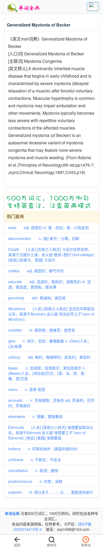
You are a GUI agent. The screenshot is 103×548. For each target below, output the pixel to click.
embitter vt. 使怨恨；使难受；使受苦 (41, 330)
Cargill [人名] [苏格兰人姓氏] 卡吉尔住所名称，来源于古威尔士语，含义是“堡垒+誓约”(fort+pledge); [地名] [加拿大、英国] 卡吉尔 (51, 254)
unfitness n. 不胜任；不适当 (34, 459)
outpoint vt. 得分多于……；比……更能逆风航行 (50, 492)
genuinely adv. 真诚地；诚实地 (36, 297)
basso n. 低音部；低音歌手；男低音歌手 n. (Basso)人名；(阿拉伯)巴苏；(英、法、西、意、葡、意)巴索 (48, 373)
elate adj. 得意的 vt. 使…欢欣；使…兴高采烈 (48, 227)
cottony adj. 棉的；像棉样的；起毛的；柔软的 (49, 357)
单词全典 (12, 513)
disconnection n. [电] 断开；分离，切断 (43, 238)
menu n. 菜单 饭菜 (26, 389)
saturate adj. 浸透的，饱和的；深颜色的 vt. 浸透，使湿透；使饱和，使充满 (49, 284)
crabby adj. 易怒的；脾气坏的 (36, 270)
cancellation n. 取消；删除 (33, 470)
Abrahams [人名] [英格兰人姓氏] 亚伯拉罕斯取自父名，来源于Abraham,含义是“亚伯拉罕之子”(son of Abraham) (51, 314)
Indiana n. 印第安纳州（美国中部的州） (44, 448)
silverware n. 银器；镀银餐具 (35, 416)
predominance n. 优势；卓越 (35, 481)
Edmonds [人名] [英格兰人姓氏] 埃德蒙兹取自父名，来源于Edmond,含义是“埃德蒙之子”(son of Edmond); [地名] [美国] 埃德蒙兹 (50, 432)
